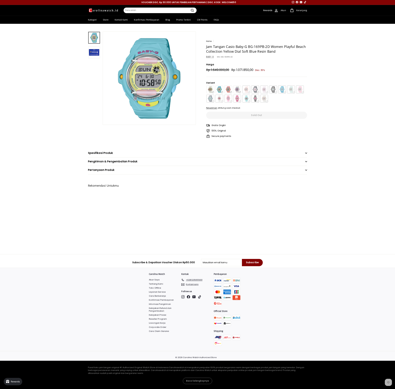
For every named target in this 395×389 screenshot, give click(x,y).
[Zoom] (149, 78)
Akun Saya (154, 279)
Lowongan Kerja (157, 322)
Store (105, 19)
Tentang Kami (156, 283)
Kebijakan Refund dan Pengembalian (160, 309)
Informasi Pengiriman (160, 304)
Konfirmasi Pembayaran (146, 19)
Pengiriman (211, 108)
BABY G (210, 56)
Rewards (267, 10)
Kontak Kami (121, 19)
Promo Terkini (183, 19)
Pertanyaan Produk (101, 170)
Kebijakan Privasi (157, 314)
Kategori (92, 19)
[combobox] (160, 10)
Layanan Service (157, 291)
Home (209, 41)
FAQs (216, 19)
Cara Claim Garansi (159, 331)
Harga (210, 64)
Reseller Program (158, 318)
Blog (167, 19)
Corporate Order (157, 327)
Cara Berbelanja (157, 295)
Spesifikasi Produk (100, 153)
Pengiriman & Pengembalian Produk (112, 161)
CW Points (202, 19)
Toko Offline (155, 287)
